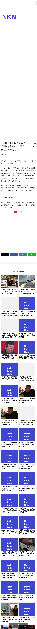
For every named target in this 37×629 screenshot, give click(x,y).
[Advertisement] (18, 42)
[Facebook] (14, 254)
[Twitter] (5, 254)
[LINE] (32, 254)
